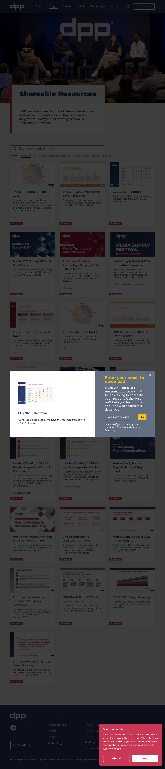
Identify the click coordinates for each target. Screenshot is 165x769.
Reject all (117, 758)
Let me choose (112, 748)
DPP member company (120, 389)
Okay (145, 758)
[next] (142, 417)
